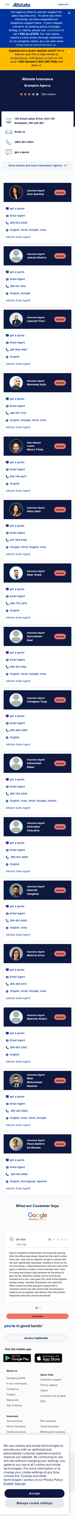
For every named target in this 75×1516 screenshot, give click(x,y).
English (9, 1483)
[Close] (69, 13)
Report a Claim (44, 57)
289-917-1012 (18, 286)
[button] (37, 165)
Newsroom (13, 1399)
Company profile (16, 1378)
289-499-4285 (18, 730)
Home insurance (16, 1426)
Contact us (13, 1388)
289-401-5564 (19, 1110)
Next (5, 1268)
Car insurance (14, 1420)
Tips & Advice (14, 1405)
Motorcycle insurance (52, 1431)
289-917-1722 (18, 412)
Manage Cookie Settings (35, 1503)
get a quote (17, 208)
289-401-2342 (18, 1047)
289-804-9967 (18, 349)
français (20, 1483)
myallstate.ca (18, 57)
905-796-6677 (18, 476)
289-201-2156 (18, 666)
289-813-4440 (18, 222)
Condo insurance (16, 1431)
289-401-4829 (19, 857)
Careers (11, 1394)
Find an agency (49, 1384)
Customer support (50, 1379)
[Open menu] (7, 4)
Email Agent (17, 215)
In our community (17, 1383)
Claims (44, 1390)
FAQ (42, 1401)
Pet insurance (48, 1420)
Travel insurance (49, 1426)
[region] (34, 1474)
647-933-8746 (18, 539)
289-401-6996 (18, 1174)
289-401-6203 (18, 920)
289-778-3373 (18, 603)
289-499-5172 (18, 983)
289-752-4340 (18, 793)
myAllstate (63, 4)
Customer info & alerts (53, 1395)
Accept (34, 1493)
